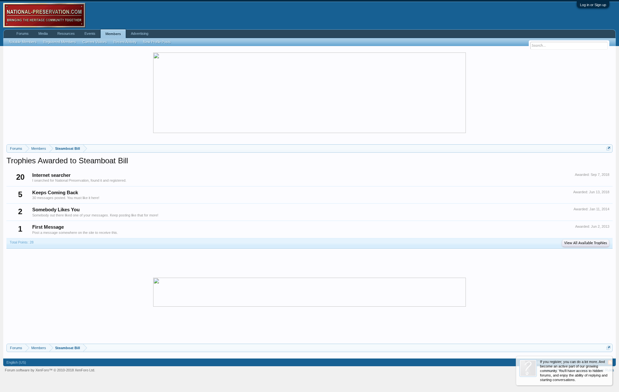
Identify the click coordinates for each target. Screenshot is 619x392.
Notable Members (23, 42)
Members (113, 34)
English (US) (16, 362)
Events (89, 33)
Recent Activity (125, 42)
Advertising (139, 33)
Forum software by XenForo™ (50, 370)
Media (43, 33)
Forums (22, 33)
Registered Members (59, 42)
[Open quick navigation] (608, 148)
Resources (66, 33)
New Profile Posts (157, 42)
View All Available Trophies (585, 243)
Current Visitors (95, 42)
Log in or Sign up (593, 5)
